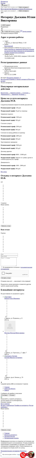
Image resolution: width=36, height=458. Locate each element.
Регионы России (9, 436)
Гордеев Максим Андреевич (13, 357)
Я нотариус (4, 395)
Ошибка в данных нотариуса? (19, 79)
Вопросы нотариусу (10, 435)
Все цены (4, 172)
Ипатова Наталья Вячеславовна (14, 333)
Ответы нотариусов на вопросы (14, 52)
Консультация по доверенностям (14, 49)
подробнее (20, 454)
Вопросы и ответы (18, 9)
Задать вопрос (26, 31)
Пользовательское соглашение (10, 451)
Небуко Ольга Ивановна (12, 298)
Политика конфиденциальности (13, 451)
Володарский (8, 46)
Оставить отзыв (5, 278)
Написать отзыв (5, 226)
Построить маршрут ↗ (14, 77)
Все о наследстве (6, 9)
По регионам (28, 9)
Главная (6, 433)
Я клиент (12, 395)
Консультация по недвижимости (24, 51)
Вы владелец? (5, 79)
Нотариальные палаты (11, 438)
